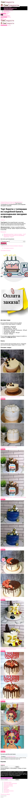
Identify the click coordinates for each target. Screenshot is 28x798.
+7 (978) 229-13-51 (10, 756)
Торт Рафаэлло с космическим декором (10, 547)
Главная (3, 202)
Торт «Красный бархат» (6, 597)
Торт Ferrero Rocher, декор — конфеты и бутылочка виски (13, 497)
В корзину (3, 243)
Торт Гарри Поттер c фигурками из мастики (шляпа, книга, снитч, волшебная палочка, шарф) (13, 648)
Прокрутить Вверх (5, 794)
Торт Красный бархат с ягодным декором (10, 699)
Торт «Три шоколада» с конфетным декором (10, 396)
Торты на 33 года (10, 203)
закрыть (3, 764)
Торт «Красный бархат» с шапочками (9, 447)
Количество (5, 241)
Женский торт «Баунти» (6, 749)
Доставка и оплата (9, 248)
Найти (17, 766)
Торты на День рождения (11, 202)
